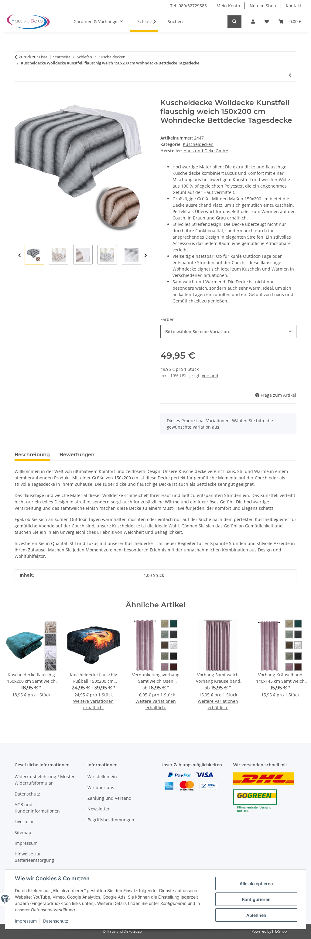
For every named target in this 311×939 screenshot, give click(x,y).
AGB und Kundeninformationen (37, 808)
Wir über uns (100, 787)
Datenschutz (55, 920)
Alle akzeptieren (256, 883)
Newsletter (98, 809)
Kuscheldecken (198, 144)
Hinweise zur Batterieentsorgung (34, 857)
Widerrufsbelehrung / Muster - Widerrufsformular (46, 780)
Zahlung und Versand (109, 798)
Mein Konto (228, 6)
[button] (253, 21)
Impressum (26, 920)
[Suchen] (234, 21)
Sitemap (23, 832)
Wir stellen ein (102, 776)
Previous (20, 255)
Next (146, 255)
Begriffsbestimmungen (110, 820)
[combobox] (228, 331)
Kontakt (293, 6)
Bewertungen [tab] (77, 454)
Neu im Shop (263, 6)
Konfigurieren (256, 899)
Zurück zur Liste (33, 57)
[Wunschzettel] (267, 21)
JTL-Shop (279, 931)
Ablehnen (256, 915)
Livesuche (25, 821)
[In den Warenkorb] (19, 95)
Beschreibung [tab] (32, 454)
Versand (210, 375)
